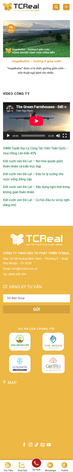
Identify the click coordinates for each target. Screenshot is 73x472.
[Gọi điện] (36, 463)
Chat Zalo (22, 470)
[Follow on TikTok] (36, 445)
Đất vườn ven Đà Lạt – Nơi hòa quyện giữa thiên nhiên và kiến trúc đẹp (33, 163)
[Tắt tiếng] (58, 136)
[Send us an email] (43, 445)
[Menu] (66, 7)
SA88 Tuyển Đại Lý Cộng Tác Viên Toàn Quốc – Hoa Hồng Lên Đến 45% (36, 150)
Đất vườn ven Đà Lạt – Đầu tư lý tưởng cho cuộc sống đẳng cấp (33, 176)
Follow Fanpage (64, 470)
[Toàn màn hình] (65, 136)
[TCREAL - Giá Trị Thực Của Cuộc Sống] (21, 6)
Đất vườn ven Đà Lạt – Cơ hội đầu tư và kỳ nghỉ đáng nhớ (36, 202)
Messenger (50, 470)
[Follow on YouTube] (49, 445)
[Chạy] (8, 136)
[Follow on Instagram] (30, 445)
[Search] (56, 7)
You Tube (8, 470)
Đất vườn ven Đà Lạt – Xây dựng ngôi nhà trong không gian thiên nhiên (36, 189)
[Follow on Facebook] (24, 445)
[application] (36, 121)
